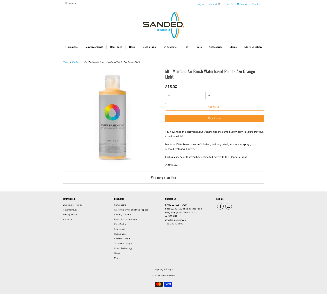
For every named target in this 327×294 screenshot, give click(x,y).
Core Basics (120, 224)
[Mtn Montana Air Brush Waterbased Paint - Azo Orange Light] (112, 117)
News (117, 253)
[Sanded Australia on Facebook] (220, 206)
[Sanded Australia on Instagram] (228, 206)
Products (76, 62)
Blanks (233, 47)
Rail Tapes (116, 47)
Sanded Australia (167, 275)
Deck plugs (149, 47)
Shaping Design (122, 238)
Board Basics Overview (125, 219)
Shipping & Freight (72, 204)
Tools (198, 47)
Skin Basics (119, 229)
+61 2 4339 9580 (174, 223)
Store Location (253, 47)
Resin (132, 47)
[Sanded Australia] (163, 26)
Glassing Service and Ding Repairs (131, 209)
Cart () (243, 4)
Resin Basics (120, 234)
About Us (67, 219)
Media (117, 258)
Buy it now (214, 118)
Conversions (120, 204)
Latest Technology (123, 248)
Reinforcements (93, 47)
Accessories (215, 47)
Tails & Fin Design (123, 243)
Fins (185, 47)
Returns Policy (70, 209)
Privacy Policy (70, 214)
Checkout (257, 4)
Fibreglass (71, 47)
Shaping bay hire (122, 214)
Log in (200, 4)
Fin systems (169, 47)
